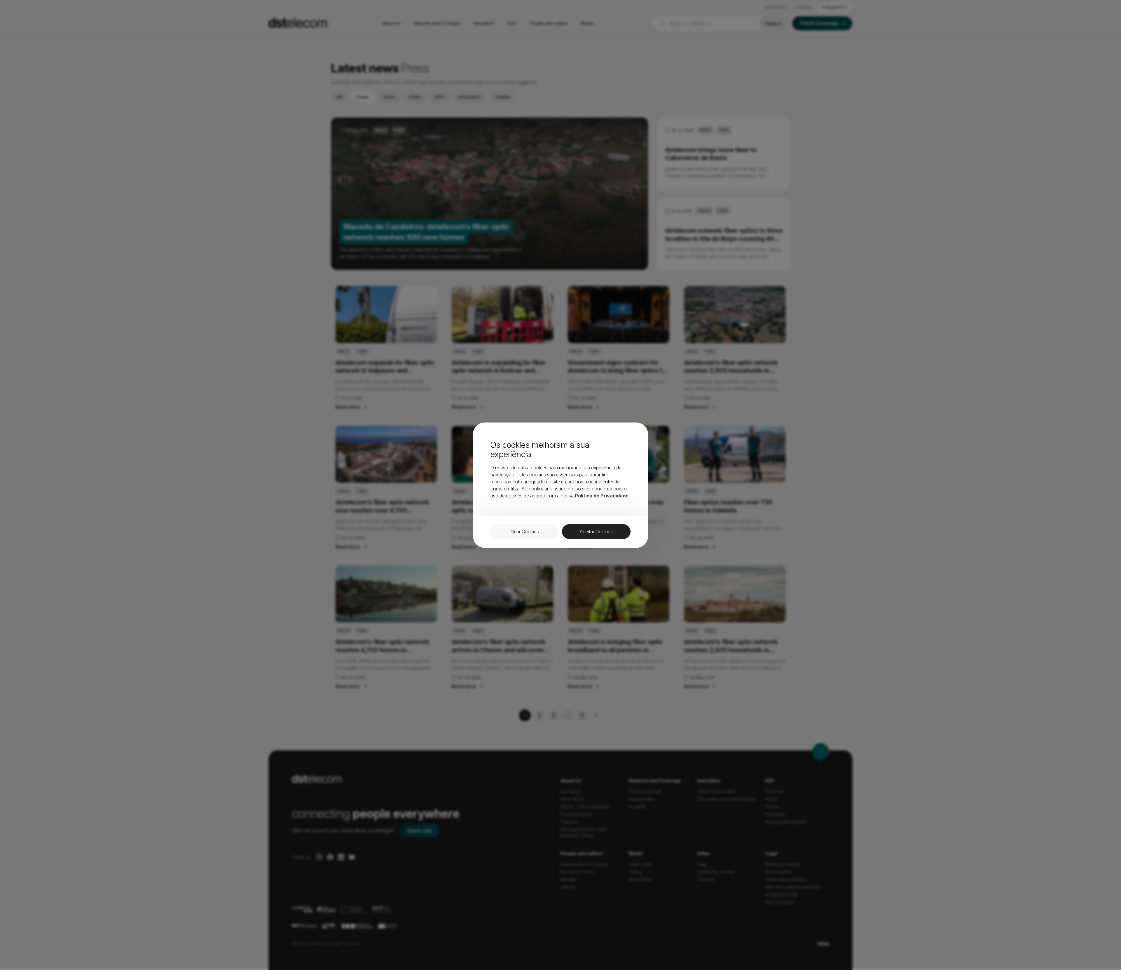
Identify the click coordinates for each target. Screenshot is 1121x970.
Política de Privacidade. (602, 495)
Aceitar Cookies (596, 531)
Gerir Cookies (525, 531)
